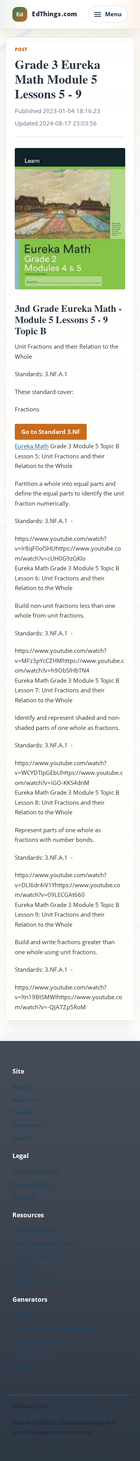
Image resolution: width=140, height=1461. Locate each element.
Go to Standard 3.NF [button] (50, 431)
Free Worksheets (36, 1231)
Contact (23, 1112)
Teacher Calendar (36, 1256)
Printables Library (37, 1281)
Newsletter (28, 1125)
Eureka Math (32, 446)
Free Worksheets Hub (42, 1244)
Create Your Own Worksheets (54, 1328)
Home (20, 1087)
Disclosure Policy (35, 1171)
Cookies (23, 1197)
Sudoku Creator (34, 1354)
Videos (21, 1269)
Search (22, 1138)
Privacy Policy (31, 1184)
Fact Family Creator (39, 1341)
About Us (25, 1100)
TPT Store (25, 1366)
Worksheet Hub (34, 1315)
